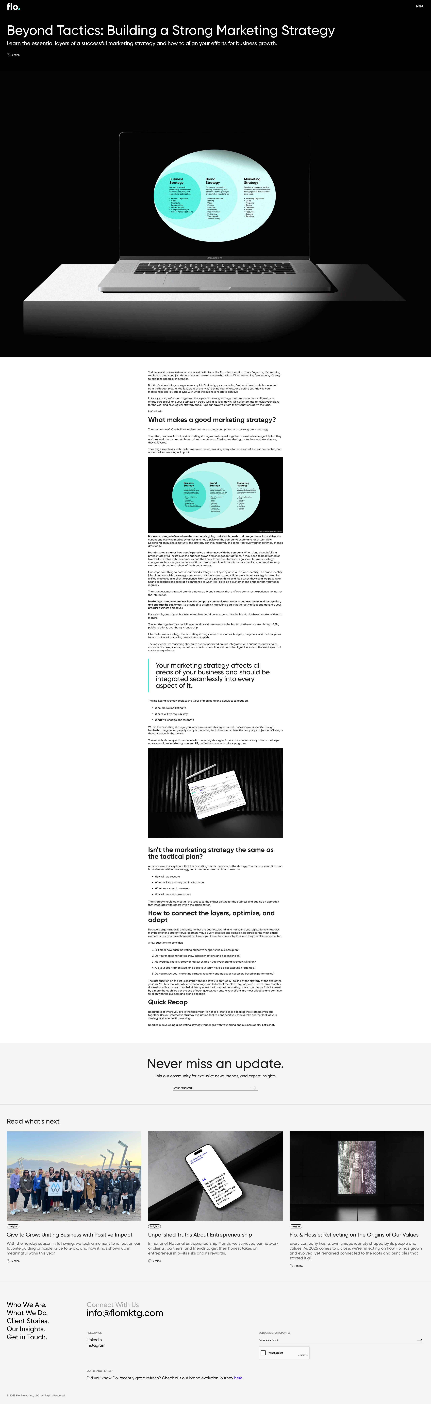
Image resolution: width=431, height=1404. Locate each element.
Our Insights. (26, 1329)
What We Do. (27, 1313)
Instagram (96, 1345)
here (238, 1377)
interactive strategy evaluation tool (192, 1015)
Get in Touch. (27, 1337)
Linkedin (94, 1339)
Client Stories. (28, 1321)
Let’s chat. (268, 1024)
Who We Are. (26, 1305)
